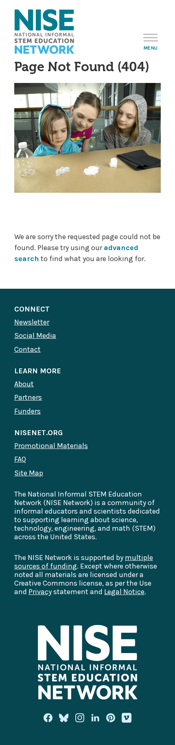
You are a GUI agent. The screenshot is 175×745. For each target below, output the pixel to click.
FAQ (20, 459)
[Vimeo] (126, 718)
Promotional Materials (51, 445)
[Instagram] (80, 718)
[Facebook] (48, 718)
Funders (27, 411)
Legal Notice (124, 591)
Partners (28, 397)
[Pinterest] (111, 718)
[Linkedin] (95, 718)
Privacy (40, 591)
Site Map (28, 472)
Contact (27, 349)
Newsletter (31, 322)
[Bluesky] (63, 718)
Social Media (35, 335)
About (24, 383)
